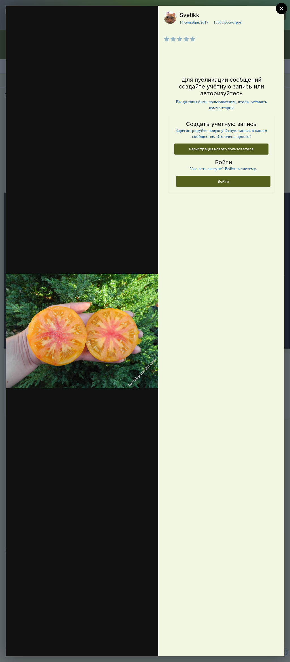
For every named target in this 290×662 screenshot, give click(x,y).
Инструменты (133, 646)
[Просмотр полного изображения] (148, 16)
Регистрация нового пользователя (221, 149)
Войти (223, 181)
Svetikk (189, 15)
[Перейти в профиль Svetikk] (170, 17)
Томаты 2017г (47, 63)
